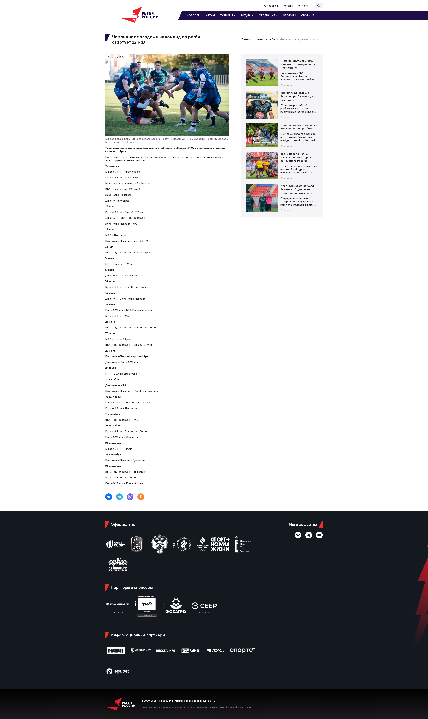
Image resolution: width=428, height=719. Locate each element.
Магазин (288, 5)
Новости (193, 15)
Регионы (289, 15)
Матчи (210, 15)
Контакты (303, 5)
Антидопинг (271, 5)
